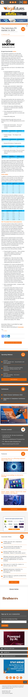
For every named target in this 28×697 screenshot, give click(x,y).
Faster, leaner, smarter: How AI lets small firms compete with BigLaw (13, 492)
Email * (4, 621)
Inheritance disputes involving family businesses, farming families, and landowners (13, 369)
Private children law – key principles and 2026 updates (13, 362)
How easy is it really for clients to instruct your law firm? (13, 565)
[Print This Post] (26, 25)
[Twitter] (5, 336)
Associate (21, 327)
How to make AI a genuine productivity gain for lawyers (14, 576)
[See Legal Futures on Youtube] (17, 677)
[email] (14, 621)
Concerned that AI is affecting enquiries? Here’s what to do (13, 459)
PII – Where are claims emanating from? (11, 441)
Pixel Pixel (8, 692)
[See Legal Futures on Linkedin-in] (13, 2)
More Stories (14, 582)
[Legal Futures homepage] (14, 9)
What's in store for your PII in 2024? (10, 444)
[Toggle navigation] (25, 2)
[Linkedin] (8, 336)
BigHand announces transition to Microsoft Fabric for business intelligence (13, 571)
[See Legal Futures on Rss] (21, 677)
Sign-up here (4, 625)
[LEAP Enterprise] (14, 598)
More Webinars (14, 379)
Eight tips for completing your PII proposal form (13, 439)
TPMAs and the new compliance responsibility (12, 542)
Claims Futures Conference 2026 (12, 395)
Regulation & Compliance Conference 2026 (14, 399)
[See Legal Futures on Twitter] (10, 2)
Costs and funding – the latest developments (11, 375)
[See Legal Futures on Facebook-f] (15, 2)
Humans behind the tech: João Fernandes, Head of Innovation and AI (14, 552)
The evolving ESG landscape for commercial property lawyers (12, 547)
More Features (14, 509)
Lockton (14, 51)
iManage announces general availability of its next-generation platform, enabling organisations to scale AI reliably (14, 558)
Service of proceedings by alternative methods (12, 475)
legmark (11, 693)
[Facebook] (2, 336)
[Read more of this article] (14, 467)
